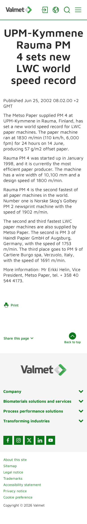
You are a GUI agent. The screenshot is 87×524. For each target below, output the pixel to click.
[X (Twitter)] (29, 440)
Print (15, 305)
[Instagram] (18, 440)
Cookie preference (18, 497)
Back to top (72, 342)
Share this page (16, 338)
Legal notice (13, 472)
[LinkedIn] (39, 440)
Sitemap (10, 466)
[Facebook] (7, 440)
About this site (15, 460)
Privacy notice (15, 491)
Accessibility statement (22, 485)
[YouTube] (50, 440)
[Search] (66, 9)
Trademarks (12, 478)
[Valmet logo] (21, 9)
